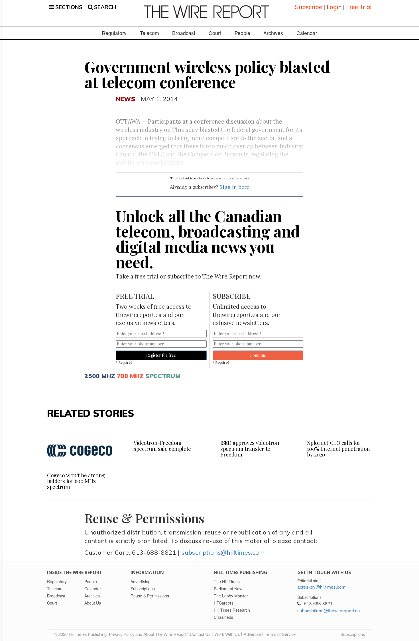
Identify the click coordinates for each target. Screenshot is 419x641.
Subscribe (308, 7)
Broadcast (183, 33)
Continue (258, 355)
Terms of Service (280, 634)
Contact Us (200, 634)
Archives (273, 33)
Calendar (306, 33)
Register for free (161, 355)
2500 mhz (99, 376)
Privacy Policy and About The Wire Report (147, 634)
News (125, 99)
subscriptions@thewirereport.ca (328, 610)
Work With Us (227, 634)
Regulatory (114, 33)
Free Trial (358, 7)
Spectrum (162, 376)
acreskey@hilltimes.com (321, 586)
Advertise (252, 634)
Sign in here (234, 187)
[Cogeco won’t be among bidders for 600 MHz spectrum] (79, 450)
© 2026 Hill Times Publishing (81, 634)
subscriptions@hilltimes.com (223, 552)
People (242, 33)
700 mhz (130, 376)
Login (334, 7)
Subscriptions (352, 634)
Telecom (149, 33)
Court (215, 33)
